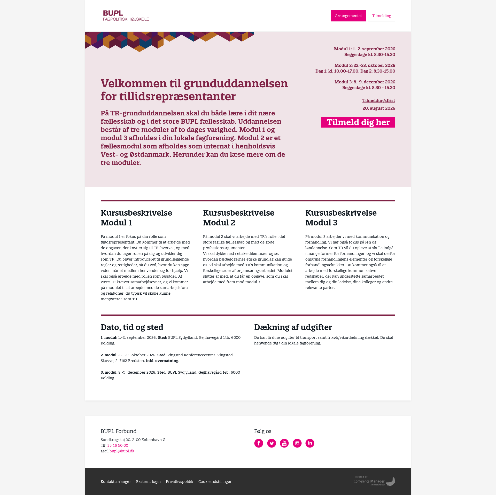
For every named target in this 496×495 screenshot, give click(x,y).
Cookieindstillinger (214, 481)
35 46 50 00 (117, 445)
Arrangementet (348, 15)
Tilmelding (381, 15)
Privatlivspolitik (179, 481)
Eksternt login (148, 481)
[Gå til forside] (126, 16)
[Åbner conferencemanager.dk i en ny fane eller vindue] (374, 481)
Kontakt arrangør (116, 481)
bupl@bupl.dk (122, 451)
